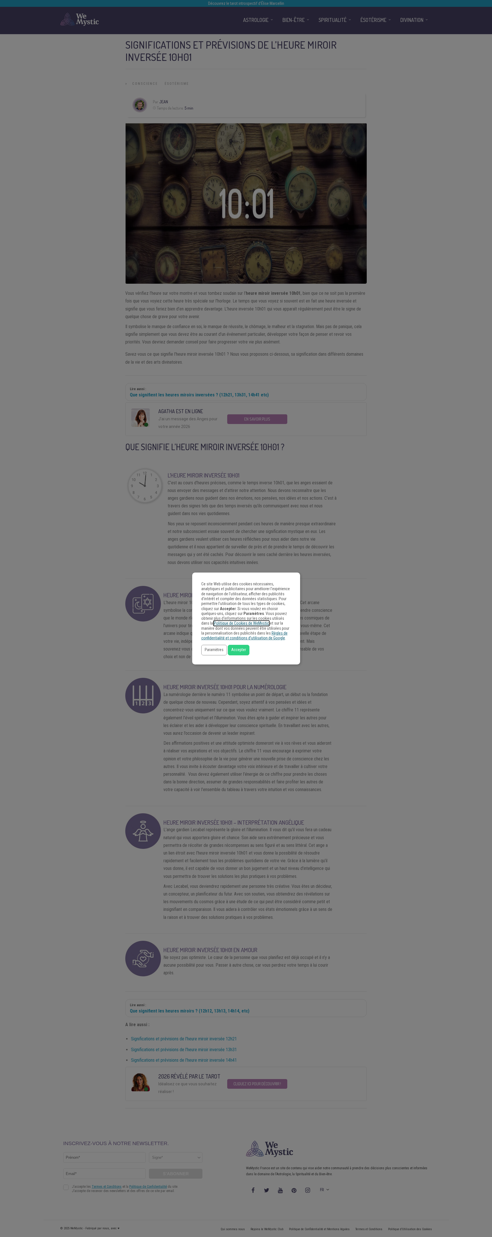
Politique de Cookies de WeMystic (241, 623)
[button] (214, 650)
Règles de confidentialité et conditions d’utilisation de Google (244, 636)
